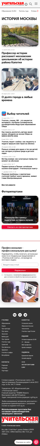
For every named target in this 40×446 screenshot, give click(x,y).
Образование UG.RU (9, 11)
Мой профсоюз (26, 345)
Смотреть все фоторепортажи (20, 227)
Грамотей (5, 344)
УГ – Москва (25, 342)
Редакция (5, 365)
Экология (5, 334)
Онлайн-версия (26, 358)
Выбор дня (5, 336)
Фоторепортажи (12, 191)
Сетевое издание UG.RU (29, 339)
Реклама (4, 368)
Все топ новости (8, 185)
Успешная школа (27, 323)
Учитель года (23, 11)
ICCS (23, 362)
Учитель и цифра (7, 352)
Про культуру (6, 328)
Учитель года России (28, 331)
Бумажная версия (27, 355)
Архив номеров (26, 347)
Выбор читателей (18, 113)
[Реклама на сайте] (36, 442)
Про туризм (5, 339)
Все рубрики (5, 355)
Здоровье (5, 350)
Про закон (5, 331)
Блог (23, 367)
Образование (6, 323)
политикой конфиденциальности (24, 275)
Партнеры (5, 370)
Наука (4, 326)
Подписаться (20, 270)
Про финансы (6, 347)
